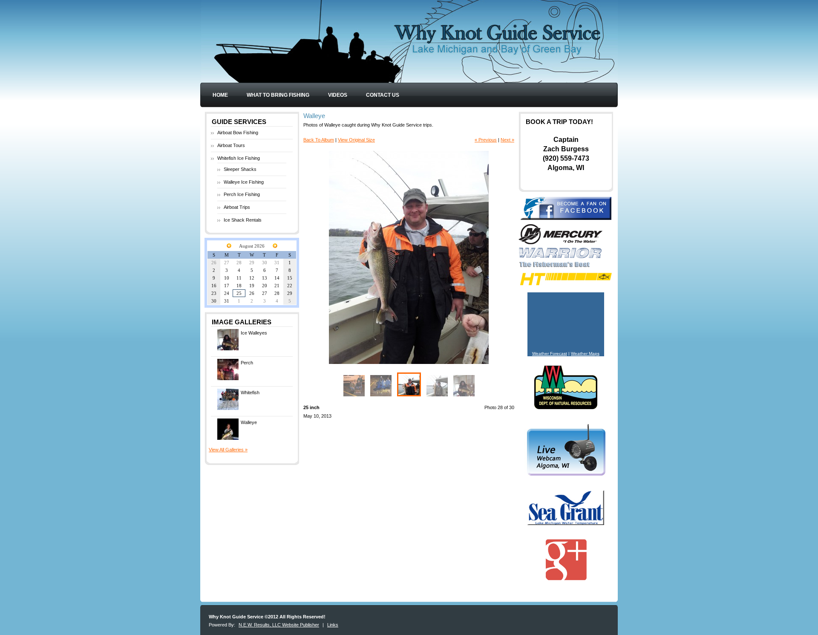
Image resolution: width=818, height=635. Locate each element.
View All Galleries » (228, 449)
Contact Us (382, 95)
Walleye (249, 422)
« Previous (486, 139)
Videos (337, 95)
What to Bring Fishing (278, 95)
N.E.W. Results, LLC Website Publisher (279, 624)
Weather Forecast (549, 353)
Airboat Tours (231, 145)
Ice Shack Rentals (243, 219)
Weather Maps (585, 353)
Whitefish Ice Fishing (238, 158)
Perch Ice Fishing (242, 194)
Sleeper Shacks (240, 169)
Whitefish (250, 392)
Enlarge (481, 355)
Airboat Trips (237, 207)
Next (449, 257)
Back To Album (318, 139)
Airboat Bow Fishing (237, 132)
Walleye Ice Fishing (244, 182)
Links (332, 624)
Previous (369, 257)
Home (220, 95)
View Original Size (356, 139)
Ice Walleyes (254, 332)
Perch (247, 362)
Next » (507, 139)
